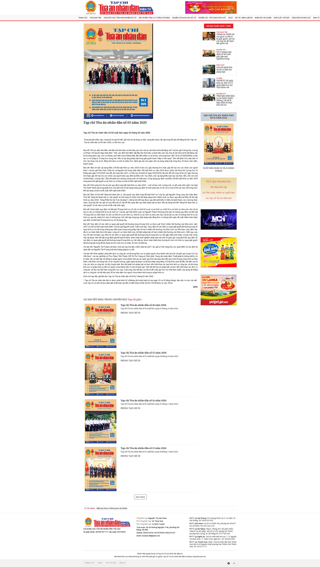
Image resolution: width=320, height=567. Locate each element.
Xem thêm (140, 497)
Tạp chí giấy (134, 299)
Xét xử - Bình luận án (243, 18)
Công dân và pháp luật (301, 18)
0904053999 (230, 539)
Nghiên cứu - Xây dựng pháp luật (212, 18)
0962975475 (170, 532)
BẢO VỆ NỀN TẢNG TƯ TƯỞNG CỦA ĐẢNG (154, 18)
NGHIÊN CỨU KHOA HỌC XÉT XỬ (184, 18)
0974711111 (202, 546)
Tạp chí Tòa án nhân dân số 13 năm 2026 (143, 448)
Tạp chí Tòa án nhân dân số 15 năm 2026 (143, 352)
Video (100, 563)
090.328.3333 (209, 526)
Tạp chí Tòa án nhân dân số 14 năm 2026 (143, 400)
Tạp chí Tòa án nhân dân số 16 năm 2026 (143, 305)
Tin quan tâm (95, 18)
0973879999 (159, 532)
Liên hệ (122, 563)
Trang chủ (82, 18)
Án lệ (230, 18)
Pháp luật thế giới (281, 18)
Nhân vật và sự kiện (263, 18)
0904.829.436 (207, 520)
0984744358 (148, 532)
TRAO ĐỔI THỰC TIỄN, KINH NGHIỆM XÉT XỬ (120, 18)
